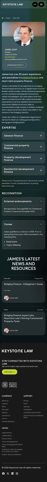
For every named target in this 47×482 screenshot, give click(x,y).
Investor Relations (8, 421)
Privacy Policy (7, 439)
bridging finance (29, 77)
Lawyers (7, 18)
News (4, 407)
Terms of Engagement (10, 442)
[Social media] (3, 473)
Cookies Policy (7, 435)
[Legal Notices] (9, 385)
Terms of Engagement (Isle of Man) (12, 445)
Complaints (28, 409)
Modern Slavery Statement (11, 454)
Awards (4, 412)
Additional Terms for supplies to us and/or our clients (12, 450)
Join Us (4, 418)
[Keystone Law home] (13, 4)
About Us (5, 401)
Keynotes (5, 409)
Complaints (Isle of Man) (32, 412)
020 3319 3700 (10, 57)
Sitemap (26, 407)
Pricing (26, 401)
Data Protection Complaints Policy (33, 416)
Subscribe (8, 372)
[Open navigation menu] (41, 4)
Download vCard (14, 65)
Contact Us (6, 415)
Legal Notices (7, 433)
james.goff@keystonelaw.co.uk (16, 59)
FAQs (25, 403)
